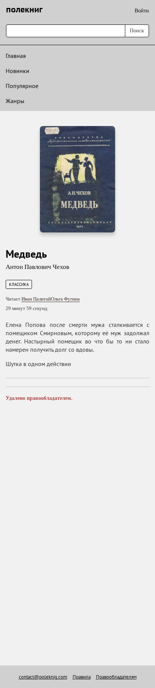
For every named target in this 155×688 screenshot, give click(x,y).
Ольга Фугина (65, 299)
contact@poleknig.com (43, 677)
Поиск (137, 30)
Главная (16, 55)
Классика (19, 284)
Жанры (15, 101)
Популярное (22, 86)
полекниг (24, 9)
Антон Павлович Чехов (37, 266)
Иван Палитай (36, 299)
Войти (142, 11)
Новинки (17, 70)
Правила (82, 677)
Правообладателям (116, 677)
